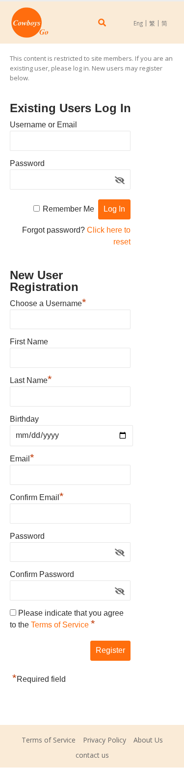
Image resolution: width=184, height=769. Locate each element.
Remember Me (68, 209)
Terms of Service (61, 625)
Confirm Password (42, 574)
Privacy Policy (104, 740)
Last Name (31, 379)
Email (22, 457)
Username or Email (43, 124)
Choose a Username (48, 302)
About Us (148, 740)
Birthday (24, 419)
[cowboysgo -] (29, 22)
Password (27, 163)
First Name (29, 341)
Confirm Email (37, 496)
